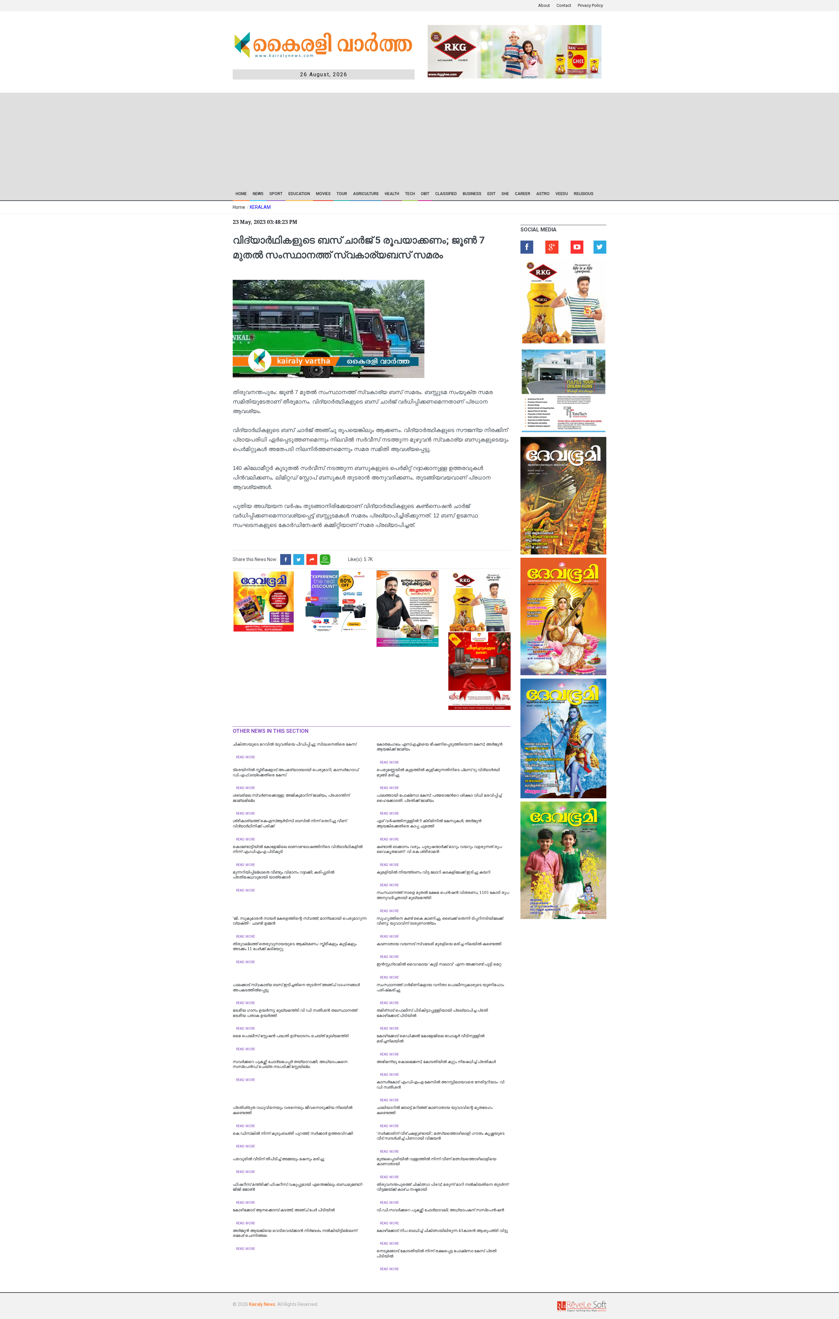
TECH (410, 193)
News (258, 193)
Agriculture (366, 193)
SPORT (276, 193)
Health (392, 193)
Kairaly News (262, 1304)
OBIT (425, 193)
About (544, 5)
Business (472, 193)
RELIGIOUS (584, 193)
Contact (563, 5)
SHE (505, 193)
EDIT (491, 193)
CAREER (522, 193)
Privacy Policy (590, 5)
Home (241, 193)
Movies (323, 193)
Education (299, 193)
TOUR (342, 193)
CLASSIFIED (446, 193)
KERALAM (260, 207)
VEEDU (562, 193)
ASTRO (543, 193)
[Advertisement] (373, 138)
